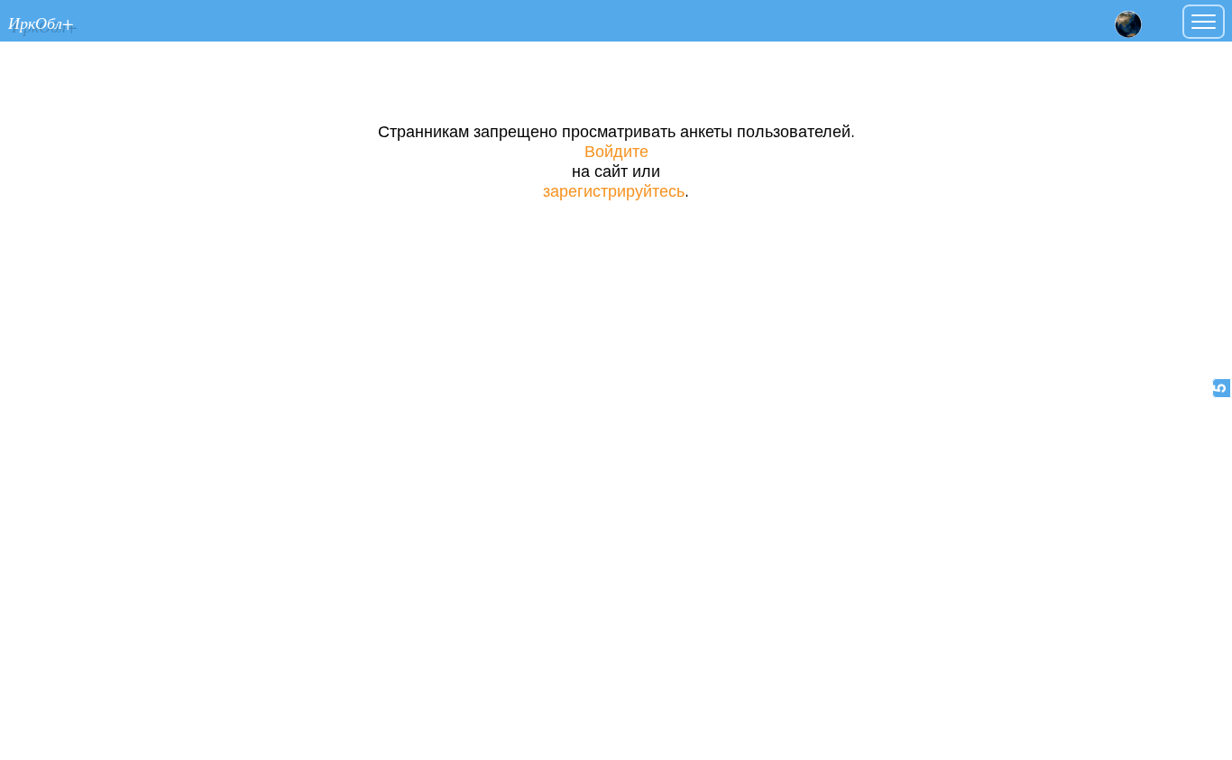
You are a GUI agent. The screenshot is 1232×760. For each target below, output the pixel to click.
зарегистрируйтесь (614, 192)
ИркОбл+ (40, 22)
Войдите (616, 152)
